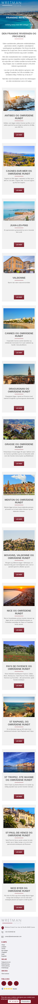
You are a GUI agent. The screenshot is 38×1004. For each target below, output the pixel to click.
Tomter (3, 948)
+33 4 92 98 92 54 (10, 932)
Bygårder (4, 956)
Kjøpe (4, 942)
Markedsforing (5, 964)
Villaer (3, 945)
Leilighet (3, 946)
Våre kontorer (5, 973)
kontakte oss (17, 79)
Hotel (2, 954)
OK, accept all (14, 1001)
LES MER (19, 135)
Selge (4, 959)
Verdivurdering (5, 966)
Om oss (4, 971)
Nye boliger (4, 950)
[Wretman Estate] (14, 4)
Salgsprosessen (6, 962)
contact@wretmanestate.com (13, 936)
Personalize (26, 1001)
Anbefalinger (4, 967)
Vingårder (4, 952)
